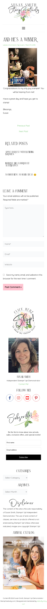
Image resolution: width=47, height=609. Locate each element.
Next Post (23, 131)
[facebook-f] (10, 397)
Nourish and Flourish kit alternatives (17, 164)
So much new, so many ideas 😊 (20, 175)
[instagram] (19, 397)
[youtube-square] (28, 397)
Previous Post (23, 126)
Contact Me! (23, 384)
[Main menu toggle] (23, 28)
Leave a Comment (9, 45)
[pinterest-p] (37, 397)
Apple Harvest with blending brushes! (19, 153)
